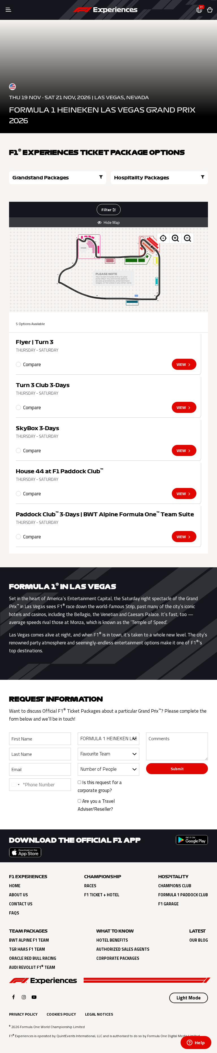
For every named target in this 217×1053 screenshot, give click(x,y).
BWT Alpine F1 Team (29, 940)
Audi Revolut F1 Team (32, 967)
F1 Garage (168, 904)
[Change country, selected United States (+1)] (15, 785)
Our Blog (198, 940)
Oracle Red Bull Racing (32, 958)
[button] (201, 10)
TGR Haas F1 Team (27, 949)
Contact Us (20, 904)
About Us (18, 895)
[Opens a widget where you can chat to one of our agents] (195, 1043)
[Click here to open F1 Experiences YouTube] (34, 997)
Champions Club (174, 886)
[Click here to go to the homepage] (105, 10)
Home (14, 886)
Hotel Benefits (112, 940)
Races (90, 886)
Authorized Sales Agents (122, 949)
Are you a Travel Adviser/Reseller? (96, 805)
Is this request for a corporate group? (100, 786)
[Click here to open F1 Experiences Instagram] (24, 997)
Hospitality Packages (141, 177)
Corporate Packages (117, 958)
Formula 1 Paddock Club (183, 895)
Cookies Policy (61, 1014)
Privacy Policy (23, 1014)
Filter (106, 210)
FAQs (14, 913)
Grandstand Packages (40, 177)
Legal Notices (99, 1014)
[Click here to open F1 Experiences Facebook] (13, 997)
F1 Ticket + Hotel (101, 895)
